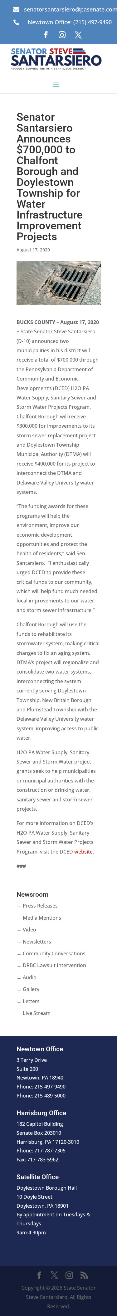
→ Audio (27, 977)
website (83, 851)
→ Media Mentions (39, 917)
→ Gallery (28, 989)
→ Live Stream (34, 1013)
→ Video (26, 929)
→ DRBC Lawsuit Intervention (51, 965)
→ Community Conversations (51, 953)
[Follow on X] (78, 35)
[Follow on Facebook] (46, 35)
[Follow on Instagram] (62, 35)
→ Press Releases (37, 905)
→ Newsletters (34, 941)
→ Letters (28, 1001)
